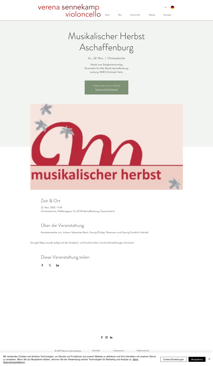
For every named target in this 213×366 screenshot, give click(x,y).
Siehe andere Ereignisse (106, 89)
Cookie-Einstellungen (173, 359)
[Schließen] (209, 359)
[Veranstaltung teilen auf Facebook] (42, 265)
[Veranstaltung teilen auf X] (49, 265)
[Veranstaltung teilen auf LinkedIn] (57, 265)
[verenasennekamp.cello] (106, 337)
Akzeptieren (197, 359)
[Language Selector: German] (169, 7)
